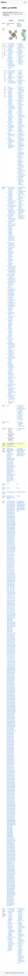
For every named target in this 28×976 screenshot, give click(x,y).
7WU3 (11, 623)
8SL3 (13, 789)
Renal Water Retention (20, 101)
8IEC (12, 736)
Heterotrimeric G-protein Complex (11, 53)
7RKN (8, 578)
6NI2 (20, 501)
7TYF (13, 595)
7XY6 (13, 653)
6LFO (11, 511)
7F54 (8, 558)
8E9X (8, 675)
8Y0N (8, 863)
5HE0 (14, 501)
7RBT (11, 576)
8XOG (8, 847)
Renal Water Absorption (20, 177)
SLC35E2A (9, 446)
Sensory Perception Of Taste (11, 130)
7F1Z (10, 554)
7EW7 (8, 550)
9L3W (8, 906)
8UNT (11, 806)
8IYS (13, 749)
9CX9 (18, 511)
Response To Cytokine (21, 162)
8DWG (13, 669)
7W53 (13, 616)
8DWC (10, 669)
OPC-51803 (20, 414)
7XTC (11, 650)
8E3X (13, 672)
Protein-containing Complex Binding (12, 80)
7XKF (14, 644)
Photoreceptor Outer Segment (11, 44)
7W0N (14, 614)
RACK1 (8, 478)
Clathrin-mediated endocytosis (20, 208)
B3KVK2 (9, 497)
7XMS (11, 645)
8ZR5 (8, 881)
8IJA (12, 737)
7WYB (14, 633)
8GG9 (14, 707)
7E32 (8, 540)
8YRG (8, 872)
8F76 (8, 680)
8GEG (14, 699)
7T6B (10, 589)
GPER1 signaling (10, 363)
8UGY (13, 801)
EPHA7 (11, 461)
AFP (11, 451)
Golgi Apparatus (21, 47)
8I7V (8, 729)
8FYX (11, 687)
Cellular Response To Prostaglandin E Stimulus (11, 140)
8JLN (8, 768)
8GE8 (8, 697)
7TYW (13, 597)
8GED (14, 698)
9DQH (8, 892)
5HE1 (8, 502)
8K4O (13, 778)
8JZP (8, 777)
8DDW (10, 667)
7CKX (11, 532)
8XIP (13, 842)
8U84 (8, 801)
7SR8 (10, 587)
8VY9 (8, 819)
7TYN (8, 597)
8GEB (8, 698)
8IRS (13, 743)
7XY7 (8, 654)
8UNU (13, 806)
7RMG (8, 580)
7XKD (8, 644)
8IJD (10, 739)
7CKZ (8, 534)
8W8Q (8, 821)
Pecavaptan (20, 419)
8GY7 (11, 713)
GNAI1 (11, 462)
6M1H (13, 512)
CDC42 (13, 458)
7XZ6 (13, 654)
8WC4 (8, 823)
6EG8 (11, 508)
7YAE (13, 660)
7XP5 (11, 648)
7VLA (8, 610)
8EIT (8, 676)
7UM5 (13, 600)
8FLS (10, 682)
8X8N (13, 839)
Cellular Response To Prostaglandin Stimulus (21, 956)
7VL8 (11, 608)
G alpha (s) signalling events (11, 288)
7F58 (13, 558)
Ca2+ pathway (11, 274)
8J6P (8, 758)
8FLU (8, 683)
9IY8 (8, 900)
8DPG (11, 668)
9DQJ (11, 892)
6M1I (8, 513)
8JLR (10, 770)
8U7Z (13, 798)
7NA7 (8, 573)
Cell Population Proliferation (11, 127)
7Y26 (13, 656)
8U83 (13, 800)
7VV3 (11, 612)
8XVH (13, 853)
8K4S (11, 779)
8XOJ (8, 849)
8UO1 (8, 811)
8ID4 (10, 735)
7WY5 (8, 633)
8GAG (8, 690)
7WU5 (8, 625)
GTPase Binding (11, 83)
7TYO (11, 597)
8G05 (13, 687)
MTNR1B (13, 474)
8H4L (11, 716)
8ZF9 (13, 876)
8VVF (8, 817)
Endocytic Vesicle (20, 53)
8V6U (8, 816)
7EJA (10, 543)
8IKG (12, 739)
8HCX (14, 717)
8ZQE (13, 880)
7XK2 (10, 642)
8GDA (11, 691)
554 (17, 484)
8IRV (13, 744)
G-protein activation (10, 198)
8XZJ (10, 862)
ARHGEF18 (9, 453)
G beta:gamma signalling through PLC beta (11, 284)
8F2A (10, 679)
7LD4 (13, 570)
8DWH (8, 671)
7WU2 (8, 623)
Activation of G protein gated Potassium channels (11, 189)
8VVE (13, 816)
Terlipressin (20, 411)
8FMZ (10, 683)
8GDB (13, 691)
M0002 (19, 412)
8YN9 (11, 870)
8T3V (10, 793)
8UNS (8, 806)
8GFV (8, 702)
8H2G (11, 714)
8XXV (11, 858)
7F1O (8, 553)
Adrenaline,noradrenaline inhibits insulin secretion (11, 267)
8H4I (13, 714)
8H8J (13, 716)
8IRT (8, 744)
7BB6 (11, 530)
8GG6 (14, 706)
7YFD (13, 663)
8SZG (11, 790)
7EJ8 (8, 543)
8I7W (10, 729)
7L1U (10, 569)
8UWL (11, 813)
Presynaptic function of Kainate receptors (10, 340)
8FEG (10, 680)
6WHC (8, 524)
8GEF (11, 699)
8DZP (11, 671)
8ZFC (10, 877)
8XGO (11, 840)
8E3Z (11, 673)
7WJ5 (11, 622)
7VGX (11, 606)
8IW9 (13, 748)
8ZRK (10, 881)
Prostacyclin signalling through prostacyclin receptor (11, 255)
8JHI (13, 763)
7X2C (8, 635)
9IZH (10, 901)
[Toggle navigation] (25, 2)
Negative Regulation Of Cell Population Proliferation (21, 144)
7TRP (11, 593)
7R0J (18, 507)
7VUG (11, 610)
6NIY (10, 515)
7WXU (11, 630)
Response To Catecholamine (21, 909)
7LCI (8, 570)
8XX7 (8, 857)
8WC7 (8, 824)
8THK (8, 794)
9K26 (11, 904)
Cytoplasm (10, 46)
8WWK (8, 835)
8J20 (8, 754)
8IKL (10, 740)
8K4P (8, 779)
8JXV (13, 774)
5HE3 (13, 502)
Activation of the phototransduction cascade (11, 202)
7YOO (11, 665)
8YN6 (11, 869)
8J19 (10, 752)
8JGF (13, 762)
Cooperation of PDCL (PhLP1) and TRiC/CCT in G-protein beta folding (12, 346)
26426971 (10, 432)
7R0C (23, 505)
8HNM (8, 724)
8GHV (14, 710)
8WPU (8, 830)
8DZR (8, 672)
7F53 (13, 557)
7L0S (8, 569)
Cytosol (9, 50)
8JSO (8, 773)
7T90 (8, 591)
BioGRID (11, 14)
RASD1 (12, 478)
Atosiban (20, 416)
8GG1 (8, 705)
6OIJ (13, 515)
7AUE (8, 530)
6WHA (14, 523)
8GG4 (8, 706)
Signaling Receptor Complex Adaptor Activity (11, 75)
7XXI (11, 653)
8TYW (13, 794)
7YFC (11, 663)
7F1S (8, 554)
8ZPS (8, 880)
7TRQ (13, 593)
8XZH (13, 861)
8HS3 (11, 726)
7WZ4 (8, 634)
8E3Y (8, 673)
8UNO (14, 804)
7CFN (13, 531)
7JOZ (13, 562)
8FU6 (10, 684)
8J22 (13, 754)
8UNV (8, 808)
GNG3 (11, 466)
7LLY (10, 572)
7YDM (13, 661)
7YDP (8, 663)
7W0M (11, 614)
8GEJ (13, 701)
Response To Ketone (21, 921)
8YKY (13, 866)
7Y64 (13, 657)
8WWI (8, 834)
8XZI (8, 862)
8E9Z (13, 675)
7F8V (8, 561)
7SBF (8, 585)
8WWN (11, 836)
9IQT (12, 896)
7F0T (14, 551)
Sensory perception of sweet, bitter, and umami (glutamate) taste (12, 374)
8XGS (14, 840)
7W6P (8, 619)
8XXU (8, 858)
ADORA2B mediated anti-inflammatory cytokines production (11, 367)
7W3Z (8, 616)
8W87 (11, 819)
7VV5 (13, 612)
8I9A (10, 730)
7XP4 (8, 648)
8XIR (10, 843)
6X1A (8, 527)
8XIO (11, 842)
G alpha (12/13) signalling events (11, 280)
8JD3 (10, 759)
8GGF (11, 710)
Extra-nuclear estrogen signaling (11, 360)
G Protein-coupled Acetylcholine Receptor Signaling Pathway (11, 117)
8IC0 (13, 733)
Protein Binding (11, 72)
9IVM (13, 899)
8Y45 (11, 863)
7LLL (8, 572)
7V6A (13, 603)
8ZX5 (10, 884)
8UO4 (8, 812)
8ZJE (10, 878)
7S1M (13, 581)
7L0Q (10, 568)
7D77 (13, 536)
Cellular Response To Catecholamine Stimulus (11, 146)
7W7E (11, 619)
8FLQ (13, 680)
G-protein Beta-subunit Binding (11, 909)
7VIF (8, 607)
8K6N (8, 781)
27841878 (10, 436)
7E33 (10, 540)
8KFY (8, 783)
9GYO (13, 895)
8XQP (8, 851)
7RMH (11, 580)
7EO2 (11, 545)
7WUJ (8, 626)
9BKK (8, 891)
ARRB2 (21, 450)
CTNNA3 (9, 459)
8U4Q (11, 798)
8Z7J (13, 874)
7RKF (11, 577)
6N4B (13, 513)
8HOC (11, 724)
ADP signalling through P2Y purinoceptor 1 (11, 292)
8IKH (8, 740)
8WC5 (11, 823)
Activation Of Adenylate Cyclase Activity (21, 133)
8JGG (8, 763)
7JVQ (13, 564)
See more (9, 950)
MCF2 (13, 472)
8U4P (8, 798)
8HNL (13, 722)
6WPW (13, 524)
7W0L (8, 614)
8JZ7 (13, 775)
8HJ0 (8, 720)
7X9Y (13, 638)
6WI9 (11, 524)
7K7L (11, 565)
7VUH (13, 610)
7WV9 (14, 626)
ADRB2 (8, 451)
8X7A (8, 839)
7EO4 (13, 545)
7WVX (11, 629)
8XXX (14, 858)
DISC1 (8, 461)
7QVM (10, 574)
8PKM (10, 786)
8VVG (11, 817)
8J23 (8, 755)
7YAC (10, 660)
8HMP (10, 721)
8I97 (8, 730)
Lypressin (20, 418)
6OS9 (8, 517)
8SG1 (10, 789)
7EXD (11, 550)
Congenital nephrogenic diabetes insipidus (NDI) (21, 424)
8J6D (13, 755)
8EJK (13, 676)
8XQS (14, 851)
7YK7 (11, 664)
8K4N (10, 778)
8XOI (14, 847)
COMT (22, 451)
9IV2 (8, 899)
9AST (8, 885)
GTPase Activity (11, 70)
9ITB (8, 897)
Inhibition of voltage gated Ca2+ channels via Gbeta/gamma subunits (11, 400)
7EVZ (8, 547)
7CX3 (13, 535)
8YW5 (8, 874)
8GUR (11, 711)
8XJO (8, 846)
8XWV (8, 855)
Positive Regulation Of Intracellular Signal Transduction (21, 181)
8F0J (14, 678)
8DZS (11, 672)
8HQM (14, 725)
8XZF (8, 861)
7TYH (8, 596)
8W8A (11, 820)
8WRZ (23, 508)
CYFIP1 (12, 459)
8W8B (14, 820)
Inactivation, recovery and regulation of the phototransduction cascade (11, 211)
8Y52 (8, 865)
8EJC (10, 676)
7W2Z (14, 615)
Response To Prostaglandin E (21, 960)
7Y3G (10, 657)
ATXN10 (8, 454)
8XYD (11, 859)
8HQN (8, 726)
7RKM (14, 577)
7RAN (8, 576)
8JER (8, 762)
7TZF (13, 599)
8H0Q (8, 714)
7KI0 (11, 566)
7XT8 (8, 649)
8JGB (11, 762)
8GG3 (14, 705)
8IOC (8, 741)
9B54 (13, 887)
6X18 (11, 526)
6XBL (8, 528)
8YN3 (11, 868)
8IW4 (8, 748)
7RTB (8, 581)
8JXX (11, 775)
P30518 (18, 496)
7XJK (13, 641)
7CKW (8, 532)
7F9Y (13, 561)
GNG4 (14, 466)
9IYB (10, 900)
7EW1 (14, 547)
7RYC (11, 581)
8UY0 (11, 815)
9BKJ (13, 889)
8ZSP (8, 882)
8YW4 (14, 873)
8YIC (10, 866)
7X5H (11, 637)
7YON (8, 665)
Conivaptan (20, 409)
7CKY (14, 532)
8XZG (11, 861)
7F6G (8, 559)
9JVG (11, 903)
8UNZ (11, 809)
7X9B (8, 638)
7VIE (13, 606)
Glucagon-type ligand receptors (11, 304)
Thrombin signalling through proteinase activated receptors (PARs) (10, 323)
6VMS (8, 523)
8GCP (14, 690)
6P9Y (11, 519)
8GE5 (8, 695)
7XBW (13, 640)
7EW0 (11, 547)
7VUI (8, 611)
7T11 (10, 588)
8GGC (14, 709)
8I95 (13, 729)
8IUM (10, 747)
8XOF (13, 846)
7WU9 (11, 625)
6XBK (13, 527)
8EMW (8, 678)
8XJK (13, 843)
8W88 (13, 819)
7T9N (10, 592)
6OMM (10, 516)
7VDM (13, 604)
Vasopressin (20, 407)
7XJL (8, 642)
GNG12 (8, 465)
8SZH (14, 790)
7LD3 (10, 570)
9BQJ (11, 891)
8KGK (8, 785)
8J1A (13, 752)
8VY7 (13, 817)
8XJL (8, 844)
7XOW (13, 646)
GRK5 (18, 455)
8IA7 (10, 732)
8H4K (8, 716)
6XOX (14, 528)
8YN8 (8, 870)
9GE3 (11, 895)
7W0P (11, 615)
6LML (11, 512)
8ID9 (10, 736)
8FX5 (13, 684)
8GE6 (11, 695)
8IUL (8, 747)
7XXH (8, 653)
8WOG (8, 828)
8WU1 (18, 509)
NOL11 (8, 476)
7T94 (10, 591)
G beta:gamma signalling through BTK (11, 351)
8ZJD (8, 878)
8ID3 (8, 735)
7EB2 (11, 542)
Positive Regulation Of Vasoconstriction (21, 174)
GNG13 (12, 465)
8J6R (13, 758)
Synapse (10, 60)
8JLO (10, 768)
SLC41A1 (22, 455)
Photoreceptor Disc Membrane (11, 64)
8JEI (13, 760)
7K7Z (13, 565)
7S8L (10, 583)
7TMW (13, 592)
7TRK (8, 593)
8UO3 (13, 811)
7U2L (11, 600)
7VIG (10, 607)
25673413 (10, 431)
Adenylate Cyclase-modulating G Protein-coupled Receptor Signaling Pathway (21, 117)
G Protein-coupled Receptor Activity (20, 72)
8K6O (11, 781)
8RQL (13, 787)
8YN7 (13, 869)
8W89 (8, 820)
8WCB (11, 825)
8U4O (13, 797)
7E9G (13, 540)
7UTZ (14, 602)
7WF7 (8, 622)
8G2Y (8, 688)
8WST (11, 831)
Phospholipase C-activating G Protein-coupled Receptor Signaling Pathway (11, 109)
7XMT (14, 645)
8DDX (14, 667)
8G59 (11, 688)
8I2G (13, 728)
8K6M (13, 779)
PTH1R (11, 477)
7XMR (8, 645)
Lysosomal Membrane (10, 48)
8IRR (10, 743)
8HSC (13, 726)
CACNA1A (9, 455)
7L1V (13, 569)
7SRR (13, 587)
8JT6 (8, 774)
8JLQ (8, 770)
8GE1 (14, 692)
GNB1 (11, 20)
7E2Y (11, 539)
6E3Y (8, 508)
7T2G (13, 588)
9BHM (13, 888)
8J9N (8, 759)
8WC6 (14, 823)
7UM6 (8, 602)
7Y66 (10, 659)
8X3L (11, 838)
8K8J (13, 781)
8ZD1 (8, 876)
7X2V (8, 637)
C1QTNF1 (19, 451)
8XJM (10, 844)
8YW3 (11, 873)
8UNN (11, 804)
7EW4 (14, 549)
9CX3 (23, 509)
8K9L (11, 782)
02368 (18, 488)
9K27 (13, 904)
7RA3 (13, 574)
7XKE (11, 644)
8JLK (13, 767)
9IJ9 (10, 896)
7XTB (8, 650)
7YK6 (8, 664)
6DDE (11, 507)
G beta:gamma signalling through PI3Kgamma (11, 249)
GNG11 (12, 463)
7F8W (10, 561)
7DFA (18, 504)
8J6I (8, 756)
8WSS (8, 831)
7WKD (13, 622)
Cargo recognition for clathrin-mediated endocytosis (21, 202)
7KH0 (8, 566)
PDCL (8, 477)
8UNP (8, 805)
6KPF (11, 509)
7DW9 (18, 505)
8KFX (13, 782)
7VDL (11, 604)
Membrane (10, 58)
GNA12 (8, 462)
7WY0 (11, 631)
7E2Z (13, 539)
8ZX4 (8, 884)
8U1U (13, 796)
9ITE (10, 897)
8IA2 (8, 732)
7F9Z (8, 562)
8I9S (15, 730)
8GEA (13, 697)
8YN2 (8, 868)
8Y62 (13, 865)
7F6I (13, 559)
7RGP (8, 577)
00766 (8, 488)
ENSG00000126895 (21, 492)
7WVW (8, 629)
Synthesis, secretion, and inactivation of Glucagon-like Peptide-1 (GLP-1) (11, 238)
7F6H (11, 559)
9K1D (8, 904)
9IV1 (13, 897)
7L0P (8, 568)
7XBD (11, 640)
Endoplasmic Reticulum (21, 45)
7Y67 (13, 659)
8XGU (8, 842)
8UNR (14, 805)
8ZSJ (13, 881)
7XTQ (13, 650)
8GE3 (11, 694)
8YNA (13, 870)
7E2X (8, 539)
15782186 (20, 12)
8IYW (8, 751)
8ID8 (8, 736)
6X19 (13, 526)
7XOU (8, 646)
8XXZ (8, 859)
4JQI (18, 501)
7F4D (10, 555)
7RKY (14, 578)
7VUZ (8, 612)
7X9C (11, 638)
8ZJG (13, 878)
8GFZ (11, 703)
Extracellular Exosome (11, 62)
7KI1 (13, 566)
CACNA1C (9, 458)
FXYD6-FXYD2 (20, 453)
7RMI (14, 580)
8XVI (8, 854)
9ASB (13, 884)
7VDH (8, 604)
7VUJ (10, 611)
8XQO (13, 850)
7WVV (11, 627)
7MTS (13, 572)
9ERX (11, 893)
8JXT (10, 774)
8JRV (20, 508)
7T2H (8, 589)
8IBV (10, 733)
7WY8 (11, 633)
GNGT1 (8, 469)
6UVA (11, 521)
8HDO (8, 718)
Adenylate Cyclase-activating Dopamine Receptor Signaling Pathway (10, 100)
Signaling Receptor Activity (20, 83)
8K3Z (8, 778)
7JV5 (8, 564)
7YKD (13, 664)
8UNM (8, 804)
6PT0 (11, 520)
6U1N (23, 501)
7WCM (8, 621)
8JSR (13, 773)
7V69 (10, 603)
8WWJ (11, 834)
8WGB (8, 827)
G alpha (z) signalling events (11, 302)
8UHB (11, 802)
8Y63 (8, 866)
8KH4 (11, 785)
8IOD (10, 741)
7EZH (14, 550)
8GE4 (13, 694)
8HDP (11, 718)
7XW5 (11, 652)
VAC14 (8, 481)
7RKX (11, 578)
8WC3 (14, 821)
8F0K (8, 679)
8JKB (8, 767)
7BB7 (13, 530)
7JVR (8, 565)
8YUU (14, 872)
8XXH (11, 857)
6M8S (10, 513)
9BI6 (8, 889)
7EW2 (8, 549)
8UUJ (8, 813)
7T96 (13, 591)
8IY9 (8, 749)
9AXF (8, 887)
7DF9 (23, 502)
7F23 (13, 554)
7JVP (10, 564)
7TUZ (11, 595)
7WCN (11, 621)
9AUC (11, 885)
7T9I (8, 592)
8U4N (10, 797)
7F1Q (11, 553)
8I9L (12, 730)
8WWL (11, 835)
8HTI (8, 728)
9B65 (8, 888)
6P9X (8, 519)
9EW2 (14, 893)
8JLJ (11, 767)
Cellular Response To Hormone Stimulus (21, 158)
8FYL (13, 686)
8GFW (11, 702)
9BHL (10, 888)
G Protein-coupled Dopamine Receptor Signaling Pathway (20, 950)
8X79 (13, 838)
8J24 (10, 755)
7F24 (8, 555)
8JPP (11, 771)
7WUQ (11, 626)
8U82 (10, 800)
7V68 (8, 603)
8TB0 (13, 793)
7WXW (8, 631)
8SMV (8, 790)
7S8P (13, 584)
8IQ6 (8, 743)
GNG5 (8, 468)
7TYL (13, 596)
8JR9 (13, 771)
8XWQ (13, 854)
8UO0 (13, 809)
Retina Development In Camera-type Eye (11, 135)
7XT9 (10, 649)
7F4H (8, 557)
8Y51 (13, 863)
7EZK (8, 551)
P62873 (8, 498)
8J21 (10, 754)
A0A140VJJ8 (10, 496)
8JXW (8, 775)
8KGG (13, 783)
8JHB (11, 763)
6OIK (8, 516)
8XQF (13, 849)
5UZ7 (8, 505)
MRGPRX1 (9, 473)
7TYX (8, 599)
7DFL (13, 538)
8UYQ (13, 815)
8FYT (8, 687)
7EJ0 (13, 542)
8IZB (13, 751)
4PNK (11, 501)
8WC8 (11, 824)
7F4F (13, 555)
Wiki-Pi (3, 2)
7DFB (20, 504)
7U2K (8, 600)
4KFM (8, 501)
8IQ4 (13, 741)
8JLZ (13, 770)
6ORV (14, 516)
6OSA (11, 517)
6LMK (8, 512)
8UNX (14, 808)
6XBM (11, 528)
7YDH (8, 661)
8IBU (8, 733)
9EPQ (8, 893)
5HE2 (11, 502)
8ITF (8, 745)
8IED (8, 737)
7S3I (8, 583)
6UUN (13, 520)
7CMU (11, 534)
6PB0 (13, 519)
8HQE (11, 725)
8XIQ (8, 843)
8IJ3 (10, 737)
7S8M (13, 583)
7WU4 (14, 623)
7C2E (8, 531)
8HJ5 (8, 721)
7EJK (13, 543)
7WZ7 (11, 634)
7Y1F (8, 656)
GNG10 (8, 463)
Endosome (20, 43)
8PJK (8, 786)
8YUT (11, 872)
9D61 (13, 891)
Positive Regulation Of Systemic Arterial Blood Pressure (21, 96)
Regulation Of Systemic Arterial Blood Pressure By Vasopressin (21, 89)
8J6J (10, 756)
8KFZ (11, 783)
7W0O (8, 615)
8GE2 (8, 694)
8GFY (8, 703)
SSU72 (13, 446)
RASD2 (8, 480)
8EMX (11, 678)
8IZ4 (10, 751)
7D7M (8, 538)
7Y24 (10, 656)
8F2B (13, 679)
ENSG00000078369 (11, 492)
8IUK (12, 745)
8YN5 (8, 869)
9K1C (13, 903)
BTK (8, 445)
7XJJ (11, 641)
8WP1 (11, 828)
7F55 (10, 558)
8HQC (8, 725)
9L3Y (11, 906)
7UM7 (11, 602)
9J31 (13, 901)
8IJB (8, 739)
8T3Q (13, 792)
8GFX (14, 702)
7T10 (8, 588)
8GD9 (8, 691)
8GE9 (11, 697)
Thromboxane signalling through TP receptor (11, 308)
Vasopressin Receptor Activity (20, 77)
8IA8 (12, 732)
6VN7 (11, 523)
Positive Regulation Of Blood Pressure (21, 170)
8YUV (8, 873)
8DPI (8, 669)
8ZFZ (13, 877)
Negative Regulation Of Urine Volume (21, 166)
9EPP (14, 892)
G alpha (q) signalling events (11, 277)
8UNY (8, 809)
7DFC (23, 504)
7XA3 (8, 640)
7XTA (13, 649)
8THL (11, 794)
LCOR (11, 470)
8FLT (13, 682)
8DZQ (14, 671)
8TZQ (8, 796)
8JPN (8, 771)
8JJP (12, 766)
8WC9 (14, 824)
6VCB (13, 521)
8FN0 (13, 683)
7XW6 (13, 652)
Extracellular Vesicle (11, 67)
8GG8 (11, 707)
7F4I (10, 557)
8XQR (11, 851)
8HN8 (8, 722)
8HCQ (11, 717)
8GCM (11, 690)
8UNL (13, 802)
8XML (11, 846)
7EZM (11, 551)
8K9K (8, 782)
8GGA (8, 709)
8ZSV (13, 882)
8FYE (10, 686)
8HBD (8, 717)
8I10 (23, 507)
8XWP (10, 854)
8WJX (11, 827)
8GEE (8, 699)
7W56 (11, 618)
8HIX (14, 718)
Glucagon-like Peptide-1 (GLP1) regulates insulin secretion (12, 218)
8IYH (10, 749)
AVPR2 (21, 20)
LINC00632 (9, 472)
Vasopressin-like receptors (21, 188)
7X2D (11, 635)
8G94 (13, 688)
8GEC (11, 698)
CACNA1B (9, 457)
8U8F (10, 801)
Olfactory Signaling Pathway (10, 228)
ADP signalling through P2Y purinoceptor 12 (11, 244)
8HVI (10, 728)
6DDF (13, 507)
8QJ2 (11, 787)
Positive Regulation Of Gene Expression (21, 150)
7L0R (13, 568)
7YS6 (8, 667)
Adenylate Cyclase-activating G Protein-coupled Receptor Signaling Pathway (21, 126)
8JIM (10, 766)
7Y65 (8, 659)
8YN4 (13, 868)
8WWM (8, 836)
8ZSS (11, 882)
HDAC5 (12, 469)
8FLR (8, 682)
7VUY (13, 611)
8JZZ (10, 777)
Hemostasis (20, 135)
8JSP (11, 773)
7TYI (11, 596)
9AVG (13, 885)
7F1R (13, 553)
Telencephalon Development (21, 154)
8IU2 (10, 745)
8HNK (11, 722)
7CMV (14, 534)
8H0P (13, 713)
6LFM (8, 511)
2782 (8, 484)
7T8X (13, 589)
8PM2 (13, 786)
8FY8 (8, 686)
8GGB (11, 709)
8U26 (8, 797)
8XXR (13, 857)
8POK (8, 787)
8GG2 (11, 705)
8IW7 (10, 748)
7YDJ (11, 661)
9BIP (10, 889)
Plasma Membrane (10, 56)
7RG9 (13, 576)
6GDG (8, 509)
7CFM (11, 531)
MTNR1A (9, 474)
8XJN (13, 844)
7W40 (11, 616)
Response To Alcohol (21, 944)
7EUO (11, 546)
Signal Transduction (11, 87)
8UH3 (8, 802)
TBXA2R (12, 480)
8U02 (11, 796)
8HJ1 (10, 720)
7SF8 (8, 587)
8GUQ (8, 711)
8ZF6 (10, 876)
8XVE (11, 853)
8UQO (11, 812)
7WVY (8, 630)
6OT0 (14, 517)
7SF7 (14, 585)
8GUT (8, 713)
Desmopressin (21, 405)
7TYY (11, 599)
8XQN (11, 850)
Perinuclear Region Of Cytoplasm (20, 63)
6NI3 (8, 515)
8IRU (10, 744)
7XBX (8, 641)
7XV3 (8, 652)
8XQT (8, 853)
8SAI (8, 789)
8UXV (13, 813)
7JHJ (10, 562)
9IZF (13, 900)
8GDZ (11, 692)
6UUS (8, 521)
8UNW (11, 808)
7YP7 (14, 665)
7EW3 (11, 549)
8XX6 (14, 855)
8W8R (11, 821)
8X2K (8, 838)
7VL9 (13, 608)
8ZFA (8, 877)
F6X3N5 (12, 497)
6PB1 (8, 520)
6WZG (8, 526)
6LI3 (13, 511)
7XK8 (13, 642)
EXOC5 (10, 445)
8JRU (18, 508)
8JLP (13, 768)
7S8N (8, 584)
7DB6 (11, 538)
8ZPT (11, 880)
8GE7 (13, 695)
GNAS (18, 454)
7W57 (13, 618)
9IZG (8, 901)
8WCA (8, 825)
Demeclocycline (21, 408)
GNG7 (11, 468)
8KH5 (13, 785)
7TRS (8, 595)
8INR (13, 740)
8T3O (10, 792)
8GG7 (8, 707)
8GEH (8, 701)
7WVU (8, 627)
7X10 (14, 634)
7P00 (13, 573)
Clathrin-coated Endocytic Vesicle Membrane (21, 58)
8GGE (8, 710)
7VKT (8, 608)
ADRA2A (12, 450)
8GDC (8, 692)
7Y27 (8, 657)
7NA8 (11, 573)
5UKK (8, 504)
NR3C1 (11, 476)
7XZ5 (11, 654)
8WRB (11, 830)
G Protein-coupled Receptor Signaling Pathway (10, 92)
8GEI (11, 701)
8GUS (14, 711)
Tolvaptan (20, 415)
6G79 (13, 508)
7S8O (11, 584)
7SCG (11, 585)
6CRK (13, 505)
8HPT (14, 724)
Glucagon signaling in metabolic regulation (10, 194)
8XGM (8, 840)
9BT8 (21, 509)
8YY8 (11, 874)
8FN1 (8, 684)
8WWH (11, 832)
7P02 (8, 574)
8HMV (13, 721)
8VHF (11, 816)
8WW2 (8, 832)
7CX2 (11, 535)
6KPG (14, 509)
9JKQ (8, 903)
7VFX (8, 606)
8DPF (8, 668)
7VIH (13, 607)
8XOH (11, 847)
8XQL (8, 850)
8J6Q (10, 758)
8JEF (10, 760)
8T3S (8, 793)
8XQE (11, 849)
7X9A (13, 637)
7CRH (8, 535)
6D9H (8, 507)
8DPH (14, 668)
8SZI (8, 792)
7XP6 (13, 648)
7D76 (11, 536)
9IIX (8, 896)
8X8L (11, 839)
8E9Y (11, 675)
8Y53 (10, 865)
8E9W (13, 673)
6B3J (10, 505)
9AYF (11, 887)
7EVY (14, 546)
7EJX (8, 545)
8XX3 (11, 855)
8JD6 (8, 760)
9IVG (10, 899)
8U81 (8, 800)
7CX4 (8, 536)
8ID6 (12, 735)
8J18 (8, 752)
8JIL (8, 766)
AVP (24, 450)
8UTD (14, 812)
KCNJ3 (8, 470)
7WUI (14, 625)
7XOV (11, 646)
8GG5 (11, 706)
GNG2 (8, 466)
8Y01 (13, 862)
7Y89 (8, 660)
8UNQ (11, 805)
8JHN (8, 764)
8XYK (13, 859)
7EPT (8, 546)
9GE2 (8, 895)
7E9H (8, 542)
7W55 (8, 618)
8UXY (8, 815)
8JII (13, 764)
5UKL (11, 504)
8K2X (13, 777)
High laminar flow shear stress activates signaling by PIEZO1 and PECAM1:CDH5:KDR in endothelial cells (11, 390)
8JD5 (13, 759)
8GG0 (13, 703)
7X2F (13, 635)
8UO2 (11, 811)
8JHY (11, 764)
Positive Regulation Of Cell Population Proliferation (21, 139)
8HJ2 (13, 720)
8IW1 (13, 747)
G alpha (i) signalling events (11, 299)
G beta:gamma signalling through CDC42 (11, 355)
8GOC (20, 507)
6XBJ (11, 527)
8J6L (12, 756)
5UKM (13, 504)
